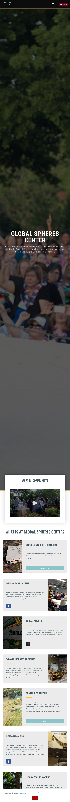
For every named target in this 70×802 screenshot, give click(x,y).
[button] (53, 4)
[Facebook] (8, 606)
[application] (35, 503)
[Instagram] (28, 644)
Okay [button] (35, 798)
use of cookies (22, 793)
